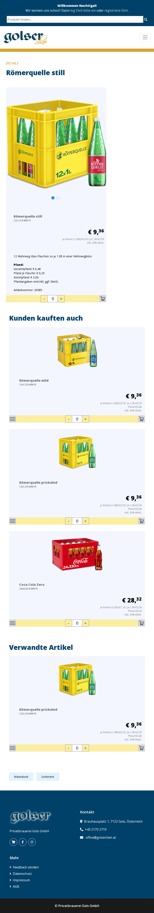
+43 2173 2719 (95, 829)
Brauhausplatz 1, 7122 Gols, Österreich (113, 821)
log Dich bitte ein (83, 10)
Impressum (21, 880)
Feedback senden (26, 867)
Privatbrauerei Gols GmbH (78, 906)
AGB (16, 886)
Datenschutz (22, 873)
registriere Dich (116, 10)
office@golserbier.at (101, 837)
